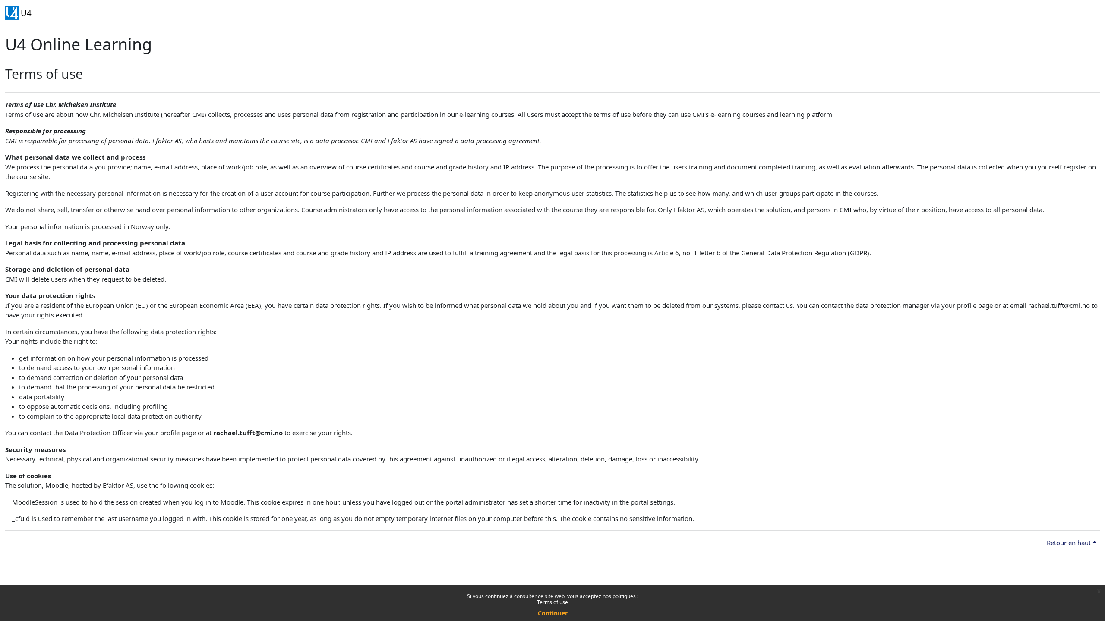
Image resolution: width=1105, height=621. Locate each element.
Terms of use (552, 602)
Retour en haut (1069, 542)
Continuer (553, 613)
